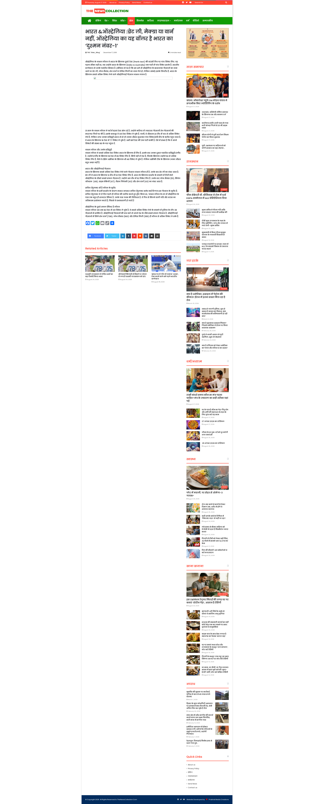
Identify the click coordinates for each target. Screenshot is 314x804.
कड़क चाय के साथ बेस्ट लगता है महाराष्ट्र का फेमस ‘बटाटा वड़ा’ (214, 635)
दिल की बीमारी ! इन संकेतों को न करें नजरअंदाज (214, 551)
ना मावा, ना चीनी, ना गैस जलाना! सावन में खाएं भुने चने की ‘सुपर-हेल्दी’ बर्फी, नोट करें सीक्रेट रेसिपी (215, 669)
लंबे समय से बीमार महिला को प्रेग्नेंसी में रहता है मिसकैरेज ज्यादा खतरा (215, 529)
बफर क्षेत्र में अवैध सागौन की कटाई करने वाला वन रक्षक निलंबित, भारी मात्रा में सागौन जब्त (199, 717)
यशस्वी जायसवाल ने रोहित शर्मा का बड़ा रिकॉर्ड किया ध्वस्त (99, 275)
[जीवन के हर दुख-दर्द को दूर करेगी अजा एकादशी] (193, 435)
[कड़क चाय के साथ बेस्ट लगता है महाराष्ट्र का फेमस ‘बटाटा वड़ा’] (193, 637)
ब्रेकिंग (98, 20)
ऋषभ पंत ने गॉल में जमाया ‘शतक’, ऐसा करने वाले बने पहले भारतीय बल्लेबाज (165, 276)
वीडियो (196, 20)
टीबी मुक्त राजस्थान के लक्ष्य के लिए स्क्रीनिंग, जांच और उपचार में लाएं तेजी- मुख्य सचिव (215, 223)
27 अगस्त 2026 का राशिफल (213, 421)
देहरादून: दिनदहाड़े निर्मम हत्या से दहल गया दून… (199, 742)
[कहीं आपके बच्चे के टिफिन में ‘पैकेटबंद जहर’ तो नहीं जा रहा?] (193, 519)
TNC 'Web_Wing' (93, 52)
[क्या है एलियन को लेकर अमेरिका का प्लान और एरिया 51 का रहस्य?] (193, 349)
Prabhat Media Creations (219, 799)
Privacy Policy (124, 2)
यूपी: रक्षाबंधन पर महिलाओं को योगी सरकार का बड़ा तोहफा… (214, 146)
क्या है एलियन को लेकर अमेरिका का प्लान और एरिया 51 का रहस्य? (215, 346)
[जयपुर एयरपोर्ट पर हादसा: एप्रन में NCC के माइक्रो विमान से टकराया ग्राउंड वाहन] (193, 247)
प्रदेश (122, 20)
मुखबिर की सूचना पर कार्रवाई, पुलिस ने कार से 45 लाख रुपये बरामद (198, 694)
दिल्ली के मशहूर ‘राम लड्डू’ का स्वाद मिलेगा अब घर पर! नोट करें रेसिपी (215, 657)
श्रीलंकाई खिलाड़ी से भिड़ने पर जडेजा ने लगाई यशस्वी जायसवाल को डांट (132, 275)
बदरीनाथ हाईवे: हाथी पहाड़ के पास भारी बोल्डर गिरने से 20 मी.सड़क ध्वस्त (215, 125)
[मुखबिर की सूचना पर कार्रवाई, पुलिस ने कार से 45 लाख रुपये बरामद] (222, 695)
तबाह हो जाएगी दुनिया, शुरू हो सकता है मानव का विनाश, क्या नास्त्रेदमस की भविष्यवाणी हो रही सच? (214, 312)
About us (112, 2)
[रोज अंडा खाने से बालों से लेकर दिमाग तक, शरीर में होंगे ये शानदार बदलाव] (193, 507)
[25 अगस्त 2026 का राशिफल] (193, 446)
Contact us (148, 2)
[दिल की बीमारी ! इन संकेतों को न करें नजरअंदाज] (193, 553)
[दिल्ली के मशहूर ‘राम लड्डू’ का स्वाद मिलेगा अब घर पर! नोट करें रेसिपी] (193, 660)
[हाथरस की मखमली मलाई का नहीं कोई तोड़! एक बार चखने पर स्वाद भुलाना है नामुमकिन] (193, 625)
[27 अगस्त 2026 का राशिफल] (193, 424)
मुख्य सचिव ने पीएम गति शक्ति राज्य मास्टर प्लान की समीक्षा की (214, 211)
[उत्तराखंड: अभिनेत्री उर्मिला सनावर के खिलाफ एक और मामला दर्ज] (193, 115)
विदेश (114, 20)
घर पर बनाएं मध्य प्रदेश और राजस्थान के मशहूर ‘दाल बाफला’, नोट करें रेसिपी (215, 647)
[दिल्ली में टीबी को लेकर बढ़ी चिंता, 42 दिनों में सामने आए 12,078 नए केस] (193, 542)
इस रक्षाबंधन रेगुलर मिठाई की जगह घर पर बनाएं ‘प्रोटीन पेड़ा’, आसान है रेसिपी (207, 601)
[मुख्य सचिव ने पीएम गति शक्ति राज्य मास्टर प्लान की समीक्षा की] (193, 213)
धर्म (187, 20)
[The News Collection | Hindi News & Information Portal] (107, 11)
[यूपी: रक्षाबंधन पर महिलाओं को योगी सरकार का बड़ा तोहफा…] (193, 149)
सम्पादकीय (208, 20)
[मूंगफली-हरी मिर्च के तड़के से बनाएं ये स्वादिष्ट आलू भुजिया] (193, 614)
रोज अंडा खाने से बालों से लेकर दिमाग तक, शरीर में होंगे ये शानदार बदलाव (213, 506)
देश (106, 20)
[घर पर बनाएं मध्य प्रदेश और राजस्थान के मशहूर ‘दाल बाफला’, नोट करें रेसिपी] (193, 648)
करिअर (150, 20)
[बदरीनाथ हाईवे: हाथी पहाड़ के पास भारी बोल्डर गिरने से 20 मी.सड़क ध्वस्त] (193, 126)
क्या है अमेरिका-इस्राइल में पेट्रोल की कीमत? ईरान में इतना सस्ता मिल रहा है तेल (205, 297)
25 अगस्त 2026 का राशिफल (213, 443)
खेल (131, 20)
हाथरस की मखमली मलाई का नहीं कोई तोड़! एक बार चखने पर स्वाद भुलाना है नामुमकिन (215, 624)
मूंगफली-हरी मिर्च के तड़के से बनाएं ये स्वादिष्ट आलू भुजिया (213, 612)
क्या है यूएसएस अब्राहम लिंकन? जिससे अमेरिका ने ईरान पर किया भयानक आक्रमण (215, 325)
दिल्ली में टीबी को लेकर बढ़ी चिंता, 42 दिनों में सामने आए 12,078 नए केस (215, 540)
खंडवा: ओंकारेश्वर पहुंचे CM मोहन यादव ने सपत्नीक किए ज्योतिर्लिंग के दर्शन (206, 102)
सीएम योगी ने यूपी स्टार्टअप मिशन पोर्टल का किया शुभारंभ (215, 135)
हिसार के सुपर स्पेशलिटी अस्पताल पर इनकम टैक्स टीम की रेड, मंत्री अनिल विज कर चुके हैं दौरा (199, 705)
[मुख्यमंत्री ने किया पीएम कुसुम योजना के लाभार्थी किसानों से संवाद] (193, 236)
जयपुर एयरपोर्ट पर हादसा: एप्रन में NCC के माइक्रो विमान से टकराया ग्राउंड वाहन (215, 246)
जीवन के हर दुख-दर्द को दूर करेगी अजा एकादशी (215, 433)
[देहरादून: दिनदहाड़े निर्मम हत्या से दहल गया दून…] (222, 744)
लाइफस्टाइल (163, 20)
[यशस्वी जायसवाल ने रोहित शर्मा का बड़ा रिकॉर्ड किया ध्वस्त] (100, 263)
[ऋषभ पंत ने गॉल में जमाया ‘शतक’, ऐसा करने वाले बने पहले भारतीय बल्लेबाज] (166, 263)
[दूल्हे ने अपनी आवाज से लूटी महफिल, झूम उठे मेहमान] (193, 338)
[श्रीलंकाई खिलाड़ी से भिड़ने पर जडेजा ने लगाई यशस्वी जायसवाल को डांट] (133, 263)
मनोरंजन (178, 20)
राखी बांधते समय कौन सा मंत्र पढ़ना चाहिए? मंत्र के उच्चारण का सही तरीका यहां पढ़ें (207, 398)
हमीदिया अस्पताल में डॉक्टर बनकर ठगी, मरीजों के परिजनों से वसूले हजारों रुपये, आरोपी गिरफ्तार (199, 730)
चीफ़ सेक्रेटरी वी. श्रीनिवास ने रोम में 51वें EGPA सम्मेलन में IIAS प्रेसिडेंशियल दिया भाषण (206, 198)
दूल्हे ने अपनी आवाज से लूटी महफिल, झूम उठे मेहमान (212, 335)
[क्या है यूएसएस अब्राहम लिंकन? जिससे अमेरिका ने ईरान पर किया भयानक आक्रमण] (193, 326)
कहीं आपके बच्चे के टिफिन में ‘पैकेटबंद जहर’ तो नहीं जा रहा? (214, 517)
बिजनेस (140, 20)
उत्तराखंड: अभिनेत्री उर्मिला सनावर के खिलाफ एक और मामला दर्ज (215, 113)
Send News (136, 2)
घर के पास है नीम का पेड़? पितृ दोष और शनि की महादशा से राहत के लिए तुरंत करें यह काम (215, 412)
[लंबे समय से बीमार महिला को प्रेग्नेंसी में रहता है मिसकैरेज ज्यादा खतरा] (193, 530)
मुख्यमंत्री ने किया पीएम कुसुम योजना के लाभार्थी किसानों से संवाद (214, 234)
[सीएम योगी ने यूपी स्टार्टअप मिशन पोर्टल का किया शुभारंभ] (193, 138)
